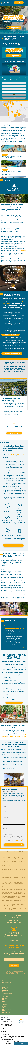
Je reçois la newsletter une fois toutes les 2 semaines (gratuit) (15, 833)
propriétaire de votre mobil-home (17, 454)
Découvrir (5, 154)
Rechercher (14, 97)
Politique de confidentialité (17, 840)
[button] (13, 31)
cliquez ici (23, 973)
